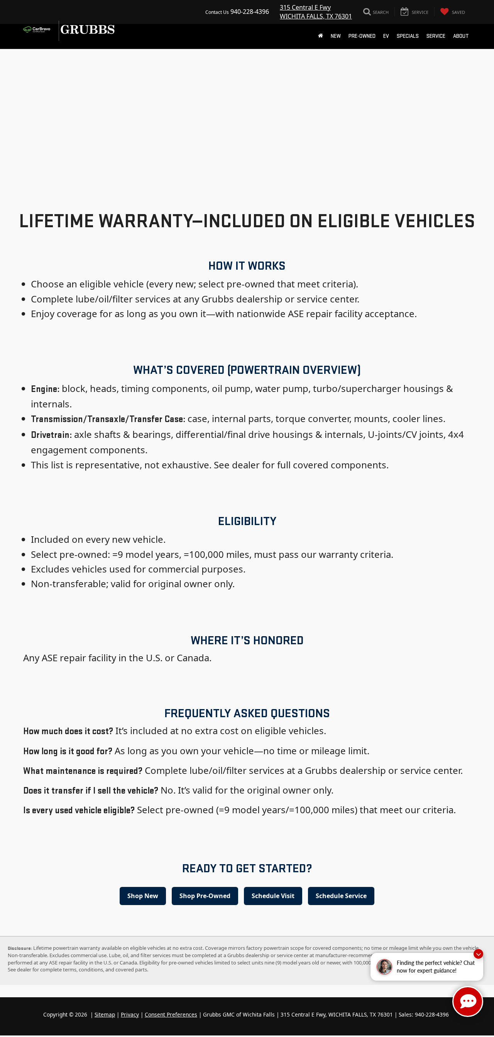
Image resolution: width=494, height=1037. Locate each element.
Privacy (130, 1014)
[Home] (320, 36)
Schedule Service (341, 896)
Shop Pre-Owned (204, 896)
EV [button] (386, 36)
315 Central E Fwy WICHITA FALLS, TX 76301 (316, 11)
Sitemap (105, 1014)
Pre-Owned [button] (362, 36)
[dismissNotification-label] (478, 954)
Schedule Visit (273, 896)
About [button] (461, 36)
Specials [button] (408, 36)
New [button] (336, 36)
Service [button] (435, 36)
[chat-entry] (467, 1001)
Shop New (142, 896)
